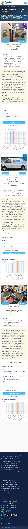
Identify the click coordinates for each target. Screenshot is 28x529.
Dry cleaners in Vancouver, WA (9, 469)
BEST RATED (3, 6)
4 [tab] (15, 38)
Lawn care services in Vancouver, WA (10, 488)
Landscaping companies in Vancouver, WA (11, 486)
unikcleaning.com (8, 119)
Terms (7, 525)
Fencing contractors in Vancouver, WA (10, 471)
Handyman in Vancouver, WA (8, 480)
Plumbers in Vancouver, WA (8, 492)
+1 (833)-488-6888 (9, 521)
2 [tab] (13, 38)
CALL (6, 41)
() (17, 46)
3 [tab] (14, 38)
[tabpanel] (14, 32)
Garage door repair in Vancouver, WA (10, 476)
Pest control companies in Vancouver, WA (11, 499)
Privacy (3, 525)
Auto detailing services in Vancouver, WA (11, 461)
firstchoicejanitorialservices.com (11, 250)
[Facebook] (1, 523)
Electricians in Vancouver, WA (8, 490)
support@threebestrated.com (11, 518)
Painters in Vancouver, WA (8, 497)
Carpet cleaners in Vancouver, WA (9, 463)
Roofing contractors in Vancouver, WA (10, 501)
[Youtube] (9, 523)
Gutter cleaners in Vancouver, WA (9, 478)
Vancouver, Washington (10, 458)
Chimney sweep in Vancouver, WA (10, 465)
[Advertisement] (14, 438)
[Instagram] (6, 523)
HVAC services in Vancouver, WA (9, 484)
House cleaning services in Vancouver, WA (11, 482)
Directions (19, 49)
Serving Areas (22, 183)
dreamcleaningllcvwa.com (11, 390)
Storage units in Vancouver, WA (9, 505)
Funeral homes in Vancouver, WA (9, 473)
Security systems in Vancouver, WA (10, 503)
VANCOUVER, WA (10, 6)
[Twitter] (3, 523)
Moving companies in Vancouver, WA (10, 495)
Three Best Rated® (13, 527)
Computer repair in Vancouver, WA (10, 467)
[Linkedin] (11, 523)
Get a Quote (7, 113)
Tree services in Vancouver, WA (9, 507)
